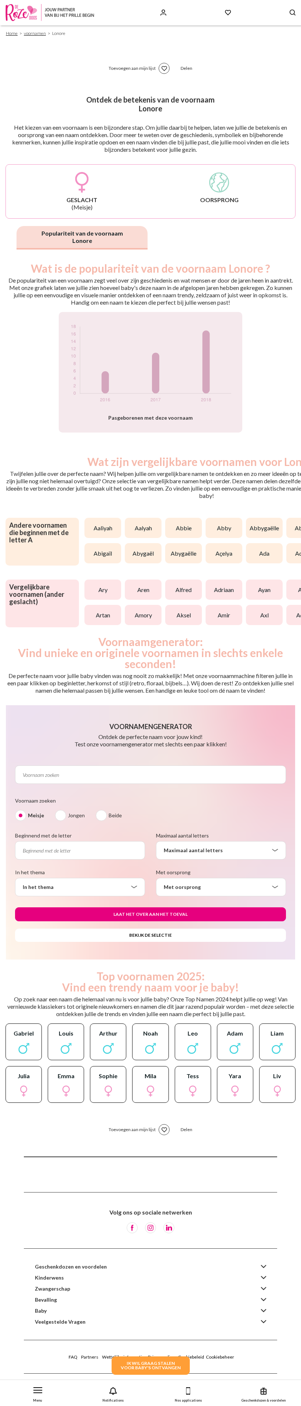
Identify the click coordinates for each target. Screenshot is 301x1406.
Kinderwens (49, 1277)
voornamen (35, 33)
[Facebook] (132, 1227)
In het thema (30, 872)
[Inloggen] (163, 12)
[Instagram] (150, 1227)
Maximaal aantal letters (182, 835)
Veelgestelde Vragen (60, 1322)
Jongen (76, 815)
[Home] (51, 12)
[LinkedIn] (168, 1227)
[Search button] (292, 12)
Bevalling (46, 1299)
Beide (115, 815)
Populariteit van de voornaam (82, 237)
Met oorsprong (173, 872)
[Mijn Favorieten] (228, 12)
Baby (41, 1311)
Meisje (36, 815)
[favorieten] (164, 68)
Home (12, 33)
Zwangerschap (52, 1288)
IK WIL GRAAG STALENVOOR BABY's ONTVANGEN (151, 1365)
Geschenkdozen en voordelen (71, 1266)
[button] (37, 1393)
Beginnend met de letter (43, 835)
